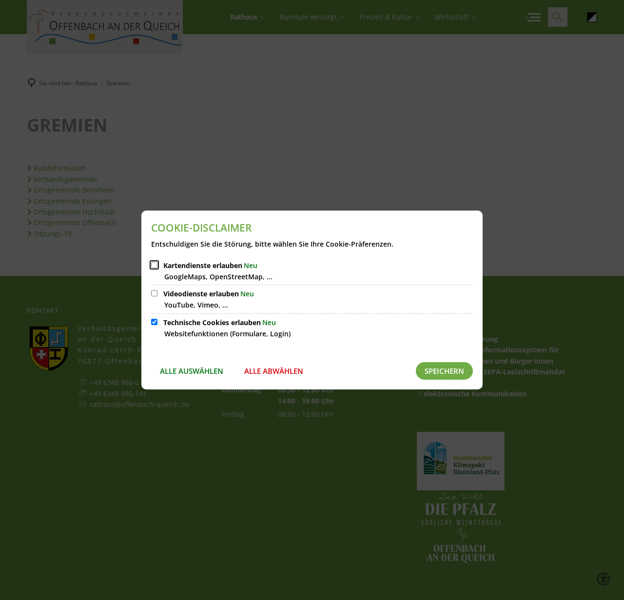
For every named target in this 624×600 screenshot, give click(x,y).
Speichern (444, 371)
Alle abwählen (273, 371)
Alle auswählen (191, 371)
